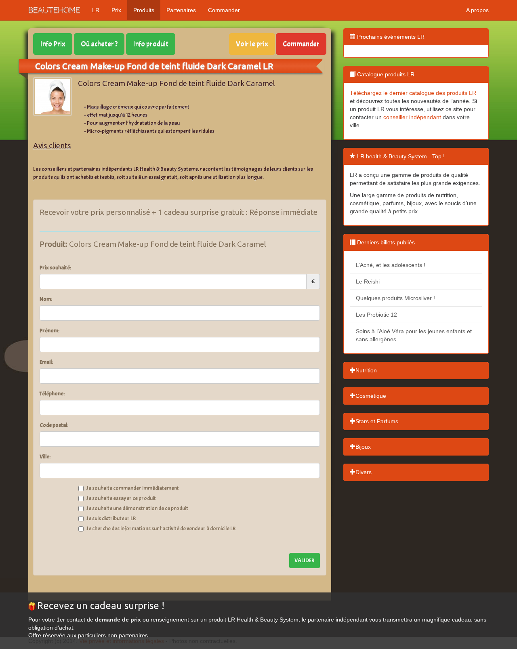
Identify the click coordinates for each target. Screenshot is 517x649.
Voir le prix (252, 43)
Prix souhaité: (55, 267)
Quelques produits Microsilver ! (395, 298)
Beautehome (54, 10)
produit (150, 43)
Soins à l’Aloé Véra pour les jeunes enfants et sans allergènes (414, 335)
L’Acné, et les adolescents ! (390, 265)
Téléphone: (52, 393)
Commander (224, 10)
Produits (143, 10)
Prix (116, 10)
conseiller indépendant (412, 117)
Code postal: (54, 425)
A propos (477, 10)
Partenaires (181, 10)
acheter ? (99, 43)
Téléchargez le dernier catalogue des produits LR (413, 93)
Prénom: (49, 330)
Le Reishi (368, 281)
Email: (46, 362)
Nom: (46, 299)
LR (95, 10)
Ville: (45, 456)
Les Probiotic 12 (376, 314)
